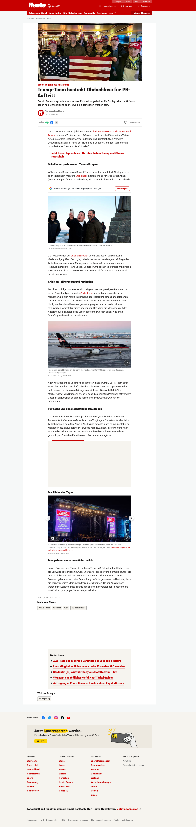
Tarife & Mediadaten (49, 820)
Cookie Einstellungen (123, 820)
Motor (94, 786)
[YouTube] (68, 717)
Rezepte (95, 769)
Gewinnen (102, 13)
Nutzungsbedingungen (101, 820)
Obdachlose (86, 293)
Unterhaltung (75, 13)
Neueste (145, 13)
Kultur (62, 769)
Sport (44, 13)
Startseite (30, 19)
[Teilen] (56, 122)
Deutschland (33, 769)
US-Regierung (44, 698)
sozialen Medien (79, 255)
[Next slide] (131, 518)
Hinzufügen (122, 188)
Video (137, 13)
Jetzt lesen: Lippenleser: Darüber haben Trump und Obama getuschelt (87, 155)
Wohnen (95, 778)
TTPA (63, 820)
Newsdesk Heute (56, 111)
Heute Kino (64, 786)
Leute (62, 765)
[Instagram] (56, 717)
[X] (49, 717)
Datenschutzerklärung (78, 820)
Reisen (94, 790)
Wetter (30, 786)
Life (65, 13)
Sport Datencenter (100, 761)
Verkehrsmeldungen (101, 782)
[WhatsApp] (47, 122)
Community (89, 13)
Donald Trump (44, 608)
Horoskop (64, 778)
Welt (49, 19)
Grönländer (81, 175)
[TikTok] (62, 717)
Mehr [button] (111, 13)
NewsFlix (127, 761)
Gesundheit (96, 773)
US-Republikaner (78, 608)
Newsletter (33, 790)
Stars (62, 761)
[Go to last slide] (47, 518)
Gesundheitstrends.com (133, 765)
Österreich (34, 13)
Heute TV (63, 790)
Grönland (57, 608)
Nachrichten (40, 19)
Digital (62, 773)
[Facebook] (51, 122)
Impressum (32, 820)
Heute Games (66, 782)
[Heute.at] (37, 5)
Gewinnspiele (98, 765)
